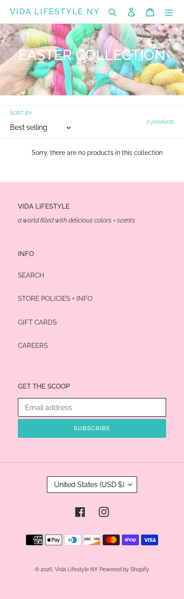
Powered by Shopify (124, 569)
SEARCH (31, 275)
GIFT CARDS (37, 322)
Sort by (21, 113)
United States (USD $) (89, 484)
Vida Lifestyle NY (55, 11)
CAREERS (33, 346)
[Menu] (168, 11)
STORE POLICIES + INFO (55, 299)
